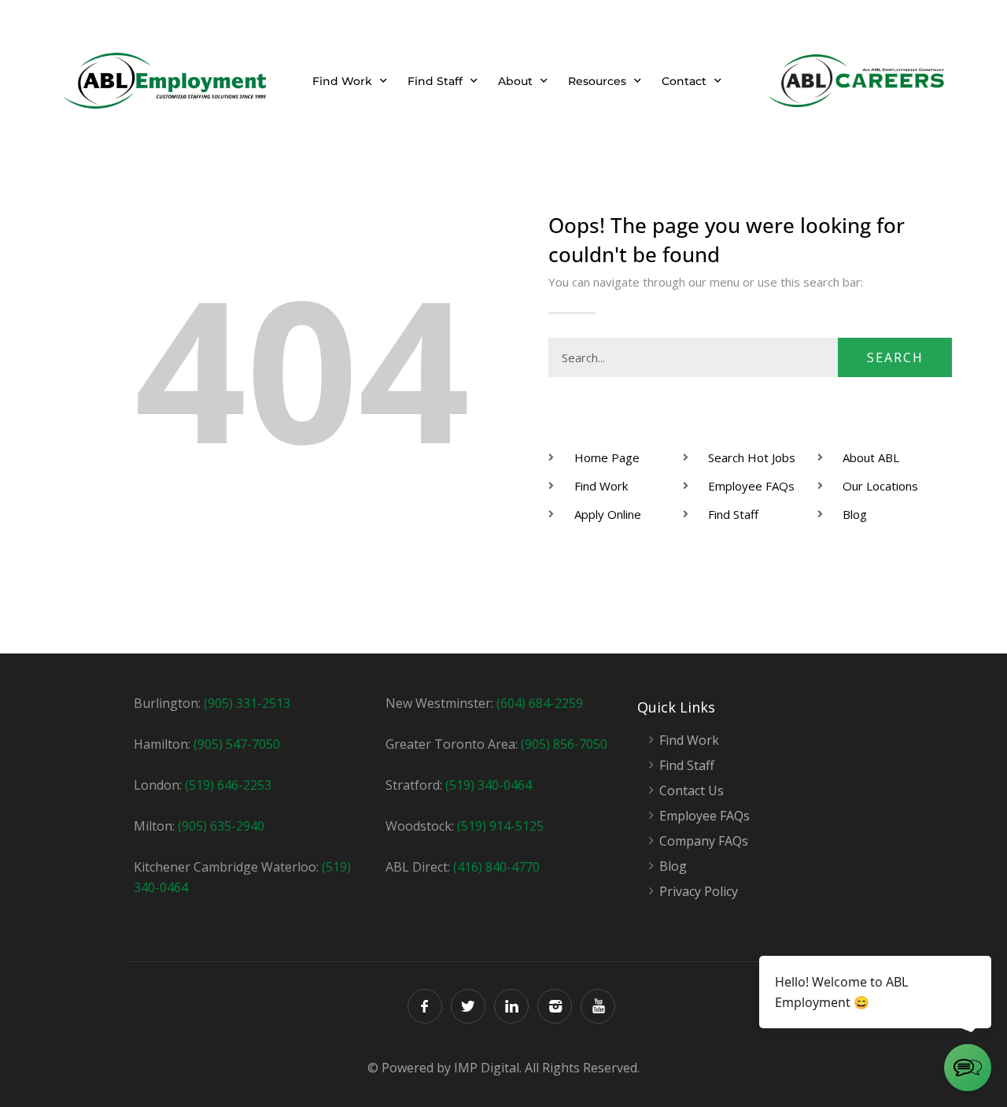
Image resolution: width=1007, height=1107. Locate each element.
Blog (673, 866)
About (515, 81)
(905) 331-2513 (247, 703)
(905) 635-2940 (221, 826)
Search (895, 357)
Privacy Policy (698, 891)
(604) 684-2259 (539, 703)
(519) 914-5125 (500, 826)
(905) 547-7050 (237, 744)
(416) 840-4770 (496, 867)
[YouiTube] (598, 1006)
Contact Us (691, 791)
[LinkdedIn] (511, 1006)
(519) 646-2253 (228, 785)
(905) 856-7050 (564, 744)
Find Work (342, 81)
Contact (684, 81)
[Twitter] (468, 1006)
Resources (597, 81)
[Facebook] (425, 1006)
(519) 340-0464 (488, 785)
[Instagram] (554, 1006)
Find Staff (435, 81)
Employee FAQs (704, 816)
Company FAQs (703, 841)
